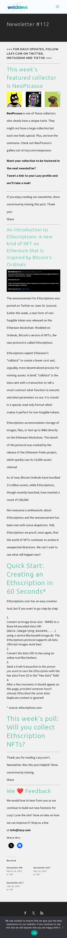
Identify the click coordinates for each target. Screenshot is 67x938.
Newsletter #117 (15, 882)
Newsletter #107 (42, 867)
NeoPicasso (27, 86)
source (51, 306)
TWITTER (36, 53)
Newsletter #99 (14, 867)
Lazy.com (42, 757)
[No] (62, 927)
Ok (34, 932)
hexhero (31, 658)
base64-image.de (42, 635)
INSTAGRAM (16, 57)
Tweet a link (15, 176)
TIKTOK (39, 57)
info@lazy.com (20, 830)
